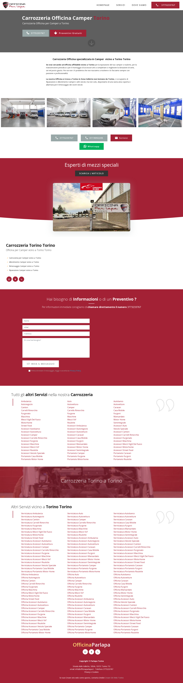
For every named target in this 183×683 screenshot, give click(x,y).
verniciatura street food (32, 538)
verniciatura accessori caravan (81, 547)
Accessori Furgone (29, 441)
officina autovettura (76, 577)
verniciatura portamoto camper (81, 565)
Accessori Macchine (30, 444)
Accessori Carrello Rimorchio (34, 438)
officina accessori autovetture (81, 605)
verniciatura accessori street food (129, 562)
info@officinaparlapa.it (84, 669)
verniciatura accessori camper (35, 547)
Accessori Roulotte (29, 450)
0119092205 (96, 138)
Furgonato (25, 413)
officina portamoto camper (79, 626)
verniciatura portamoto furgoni (128, 568)
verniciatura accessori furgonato (128, 550)
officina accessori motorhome (127, 620)
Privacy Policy (75, 370)
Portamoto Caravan (122, 453)
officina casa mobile (123, 583)
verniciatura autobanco (124, 513)
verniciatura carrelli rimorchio (35, 522)
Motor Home (119, 419)
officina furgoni (121, 587)
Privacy (87, 672)
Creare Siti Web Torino (114, 678)
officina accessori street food (127, 623)
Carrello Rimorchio (75, 410)
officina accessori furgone (33, 614)
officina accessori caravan (79, 608)
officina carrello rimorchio (79, 583)
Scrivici (123, 138)
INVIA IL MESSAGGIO (43, 364)
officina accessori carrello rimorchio (38, 611)
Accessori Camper (29, 435)
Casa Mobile (119, 410)
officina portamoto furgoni (126, 629)
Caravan (117, 407)
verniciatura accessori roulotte (35, 562)
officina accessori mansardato (81, 617)
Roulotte (71, 422)
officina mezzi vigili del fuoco (34, 593)
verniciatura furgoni (123, 525)
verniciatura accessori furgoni (81, 553)
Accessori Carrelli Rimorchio (126, 435)
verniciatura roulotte (77, 535)
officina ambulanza (30, 574)
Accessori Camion (121, 432)
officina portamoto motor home (35, 632)
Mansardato (119, 416)
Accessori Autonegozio (77, 429)
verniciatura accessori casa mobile (83, 550)
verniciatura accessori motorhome (129, 559)
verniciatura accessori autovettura (37, 544)
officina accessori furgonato (126, 611)
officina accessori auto (124, 599)
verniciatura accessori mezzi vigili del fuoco (133, 556)
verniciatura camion (30, 519)
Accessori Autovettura (31, 432)
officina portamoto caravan (126, 626)
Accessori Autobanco (30, 429)
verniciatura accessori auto (126, 538)
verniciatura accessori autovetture (83, 544)
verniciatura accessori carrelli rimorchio (132, 547)
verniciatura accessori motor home (83, 559)
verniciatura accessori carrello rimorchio (40, 550)
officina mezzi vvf (75, 593)
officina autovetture (123, 577)
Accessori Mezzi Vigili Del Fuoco (128, 444)
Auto (69, 401)
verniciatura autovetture (125, 516)
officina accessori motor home (81, 620)
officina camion (28, 580)
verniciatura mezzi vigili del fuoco (36, 532)
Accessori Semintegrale (78, 450)
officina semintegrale (123, 596)
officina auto (73, 574)
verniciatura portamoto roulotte (128, 571)
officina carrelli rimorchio (33, 583)
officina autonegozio (30, 577)
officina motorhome (30, 596)
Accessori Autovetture (77, 432)
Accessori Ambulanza (77, 425)
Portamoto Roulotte (122, 459)
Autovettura (72, 404)
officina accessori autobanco (34, 602)
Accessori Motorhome (124, 447)
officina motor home (123, 593)
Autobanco (118, 401)
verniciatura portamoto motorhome (83, 571)
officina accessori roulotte (33, 623)
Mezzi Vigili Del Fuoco (31, 419)
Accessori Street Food (123, 450)
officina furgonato (29, 587)
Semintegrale (120, 422)
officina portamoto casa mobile (35, 629)
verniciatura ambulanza (32, 513)
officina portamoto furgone (79, 629)
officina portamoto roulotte (126, 632)
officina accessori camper (33, 608)
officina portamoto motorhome (81, 632)
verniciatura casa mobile (125, 522)
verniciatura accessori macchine (35, 556)
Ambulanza (26, 401)
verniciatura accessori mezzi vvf (36, 559)
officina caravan (121, 580)
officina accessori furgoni (79, 614)
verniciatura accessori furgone (35, 553)
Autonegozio (27, 404)
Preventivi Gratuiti (70, 33)
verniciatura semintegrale (125, 535)
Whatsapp (93, 146)
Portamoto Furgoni (122, 456)
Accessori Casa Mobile (77, 438)
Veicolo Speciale (121, 429)
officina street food (30, 599)
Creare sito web (72, 678)
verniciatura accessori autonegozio (83, 541)
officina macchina (29, 590)
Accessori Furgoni (75, 441)
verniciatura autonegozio (32, 516)
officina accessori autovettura (34, 605)
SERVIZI (120, 5)
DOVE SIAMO (139, 5)
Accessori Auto (120, 425)
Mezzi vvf (71, 419)
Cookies (95, 672)
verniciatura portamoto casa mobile (37, 568)
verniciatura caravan (123, 519)
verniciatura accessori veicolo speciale (38, 565)
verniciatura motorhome (32, 535)
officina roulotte (74, 596)
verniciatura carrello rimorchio (81, 522)
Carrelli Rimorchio (29, 410)
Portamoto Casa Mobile (31, 456)
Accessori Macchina (122, 441)
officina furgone (74, 587)
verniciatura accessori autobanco (36, 541)
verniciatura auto (75, 513)
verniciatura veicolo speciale (126, 541)
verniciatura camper (76, 519)
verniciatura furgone (76, 525)
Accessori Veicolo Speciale (33, 453)
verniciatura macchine (77, 528)
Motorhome (26, 422)
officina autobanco (122, 574)
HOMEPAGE (103, 5)
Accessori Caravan (75, 435)
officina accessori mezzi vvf (33, 620)
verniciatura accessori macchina (128, 553)
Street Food (26, 425)
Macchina (25, 416)
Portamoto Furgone (76, 456)
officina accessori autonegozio (81, 602)
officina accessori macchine (33, 617)
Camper (71, 407)
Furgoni (117, 413)
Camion (24, 407)
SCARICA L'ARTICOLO (91, 173)
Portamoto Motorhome (78, 459)
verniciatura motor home (125, 532)
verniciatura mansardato (125, 528)
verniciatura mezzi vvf (77, 532)
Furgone (71, 413)
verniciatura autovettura (78, 516)
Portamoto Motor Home (32, 459)
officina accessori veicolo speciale (36, 626)
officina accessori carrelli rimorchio (130, 608)
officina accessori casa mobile (81, 611)
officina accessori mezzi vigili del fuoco (131, 617)
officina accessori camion (125, 605)
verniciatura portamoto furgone (82, 568)
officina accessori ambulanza (80, 599)
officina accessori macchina (126, 614)
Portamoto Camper (76, 453)
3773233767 (38, 33)
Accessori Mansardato (77, 444)
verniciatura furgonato (31, 525)
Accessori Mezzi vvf (30, 447)
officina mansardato (123, 590)
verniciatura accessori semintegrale (83, 562)
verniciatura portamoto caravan (128, 565)
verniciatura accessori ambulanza (82, 538)
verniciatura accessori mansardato (83, 556)
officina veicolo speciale (124, 602)
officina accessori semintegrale (81, 623)
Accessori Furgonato (123, 438)
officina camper (74, 580)
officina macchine (75, 590)
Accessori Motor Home (77, 447)
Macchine (71, 416)
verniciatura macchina (31, 528)
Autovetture (119, 404)
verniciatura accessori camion (127, 544)
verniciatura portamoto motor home (38, 571)
